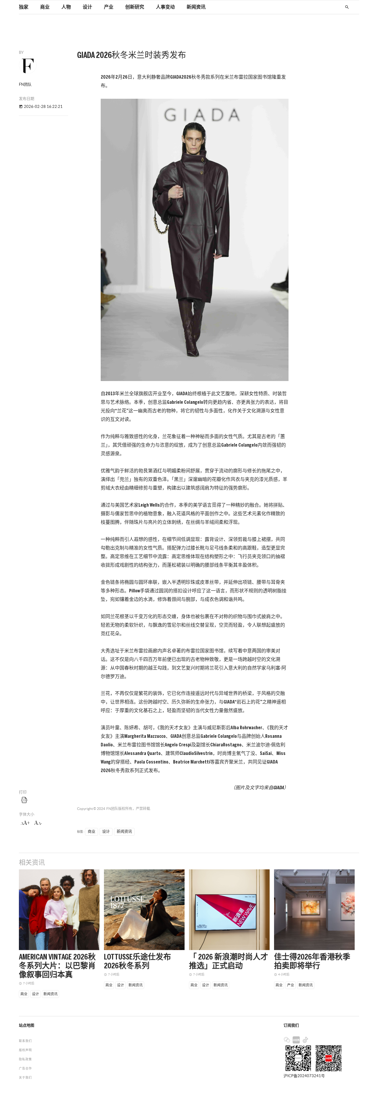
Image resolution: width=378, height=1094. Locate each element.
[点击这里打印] (24, 800)
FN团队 (112, 809)
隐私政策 (25, 1059)
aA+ (25, 823)
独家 (23, 7)
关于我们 (25, 1077)
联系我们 (25, 1041)
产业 (108, 7)
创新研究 (134, 7)
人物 (66, 7)
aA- (38, 823)
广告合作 (25, 1068)
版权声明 (25, 1050)
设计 (87, 7)
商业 (45, 7)
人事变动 (165, 7)
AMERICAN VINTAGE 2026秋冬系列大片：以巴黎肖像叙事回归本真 (57, 966)
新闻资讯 (196, 7)
